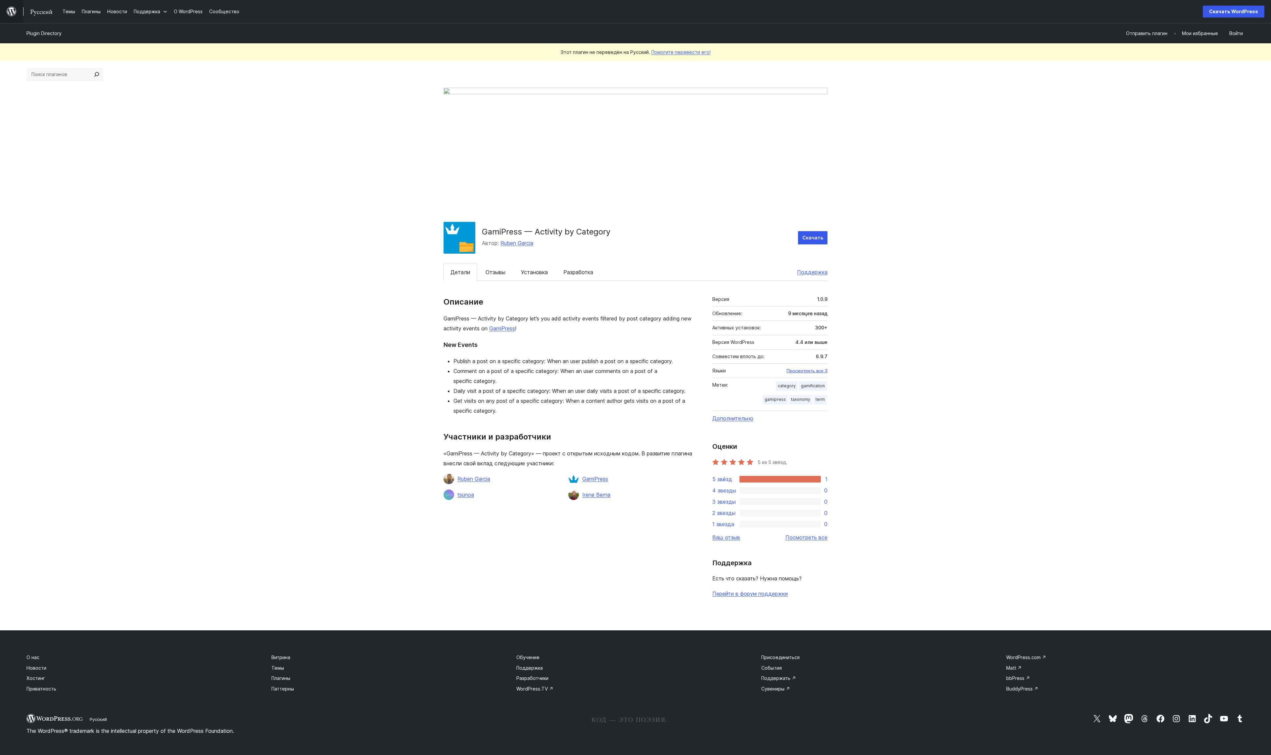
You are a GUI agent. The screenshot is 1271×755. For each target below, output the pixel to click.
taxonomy (800, 399)
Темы (277, 668)
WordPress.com (1026, 657)
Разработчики (532, 678)
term (820, 399)
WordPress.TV (534, 689)
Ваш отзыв (726, 537)
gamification (813, 385)
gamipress (775, 399)
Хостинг (35, 678)
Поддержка (812, 272)
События (771, 668)
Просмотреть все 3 (806, 370)
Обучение (528, 657)
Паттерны (282, 689)
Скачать (812, 237)
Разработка (578, 272)
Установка (534, 272)
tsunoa (465, 494)
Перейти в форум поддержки (750, 593)
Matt (1014, 668)
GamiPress (502, 328)
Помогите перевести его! (681, 52)
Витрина (280, 657)
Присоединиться (780, 657)
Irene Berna (596, 494)
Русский (98, 719)
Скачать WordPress (1233, 11)
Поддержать (778, 678)
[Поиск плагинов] (96, 74)
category (787, 385)
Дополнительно (732, 418)
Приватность (41, 689)
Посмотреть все (806, 537)
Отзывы (495, 272)
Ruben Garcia (516, 243)
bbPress (1018, 678)
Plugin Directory (44, 33)
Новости (36, 668)
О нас (32, 657)
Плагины (280, 678)
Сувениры (775, 689)
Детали (460, 272)
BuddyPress (1022, 689)
